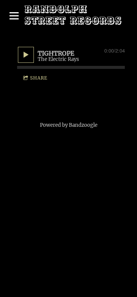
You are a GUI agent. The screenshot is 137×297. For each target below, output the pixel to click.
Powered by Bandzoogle (68, 125)
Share (39, 78)
